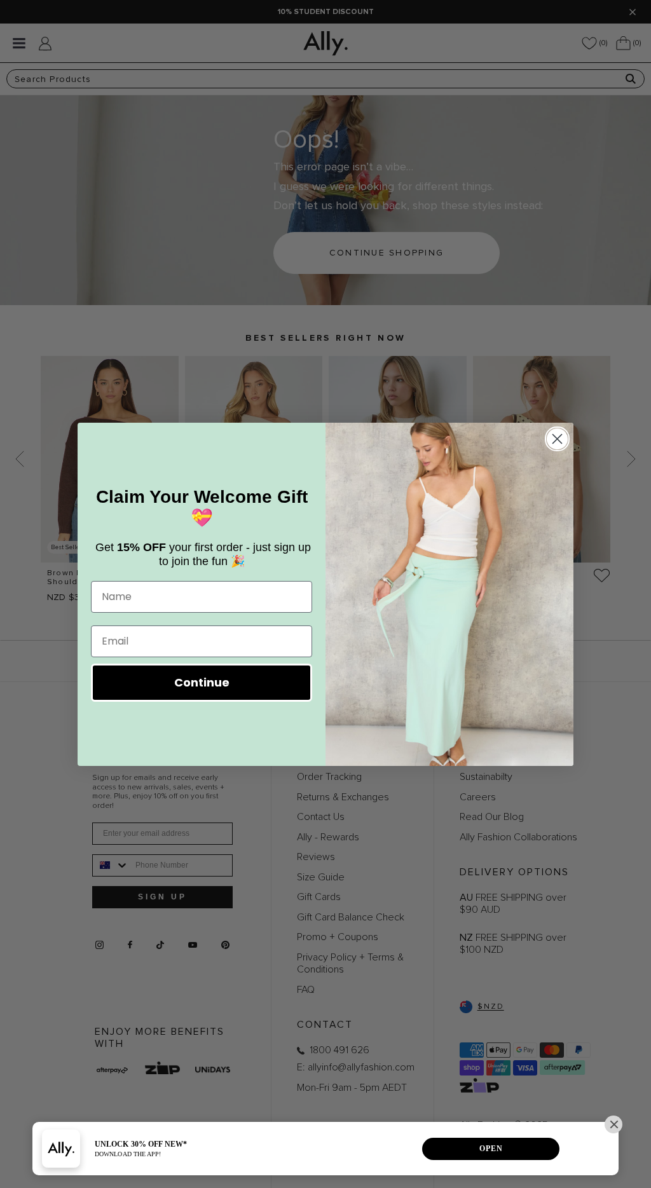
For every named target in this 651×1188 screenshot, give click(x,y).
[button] (613, 1124)
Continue (202, 682)
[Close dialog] (557, 439)
